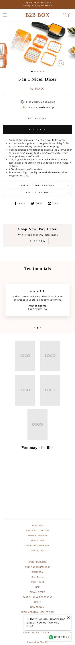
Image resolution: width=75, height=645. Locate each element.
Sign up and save (36, 632)
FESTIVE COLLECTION (37, 530)
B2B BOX (37, 15)
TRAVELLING (37, 540)
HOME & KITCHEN (38, 535)
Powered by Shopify (37, 642)
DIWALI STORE (37, 592)
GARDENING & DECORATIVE (37, 597)
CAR (37, 587)
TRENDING (37, 525)
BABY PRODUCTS (38, 562)
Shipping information (37, 185)
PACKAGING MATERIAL (37, 545)
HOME (37, 602)
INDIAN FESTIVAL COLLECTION (37, 612)
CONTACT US (37, 550)
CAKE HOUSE (37, 582)
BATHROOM (37, 572)
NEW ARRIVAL (37, 607)
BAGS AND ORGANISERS (38, 567)
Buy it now (37, 129)
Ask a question (37, 192)
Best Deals (37, 577)
